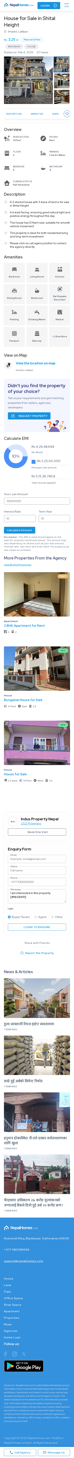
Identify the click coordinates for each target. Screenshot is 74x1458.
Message (15, 889)
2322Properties (31, 823)
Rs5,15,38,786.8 (43, 476)
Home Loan (12, 1337)
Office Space (13, 1298)
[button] (28, 80)
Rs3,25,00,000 (48, 461)
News (8, 1324)
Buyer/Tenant (21, 917)
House (8, 695)
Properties (12, 1318)
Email (13, 855)
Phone (14, 878)
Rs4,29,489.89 (43, 447)
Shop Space (13, 1304)
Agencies (11, 1331)
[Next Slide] (49, 80)
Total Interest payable (44, 482)
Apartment (11, 621)
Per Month (37, 452)
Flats (7, 1291)
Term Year (45, 511)
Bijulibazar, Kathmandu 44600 (47, 1238)
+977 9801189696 (16, 1249)
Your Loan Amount (16, 494)
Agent (42, 917)
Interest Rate (12, 511)
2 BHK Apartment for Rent (24, 626)
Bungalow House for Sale (23, 700)
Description (14, 113)
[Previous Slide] (8, 80)
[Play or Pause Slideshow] (8, 96)
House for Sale (15, 774)
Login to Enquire (37, 927)
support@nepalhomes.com (23, 1261)
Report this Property (39, 953)
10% (16, 456)
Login (45, 5)
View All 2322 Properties (17, 564)
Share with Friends (37, 943)
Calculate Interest (19, 530)
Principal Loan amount (44, 467)
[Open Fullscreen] (49, 96)
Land (7, 1285)
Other (59, 917)
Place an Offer (32, 39)
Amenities (37, 113)
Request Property (33, 416)
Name (13, 866)
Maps (55, 113)
